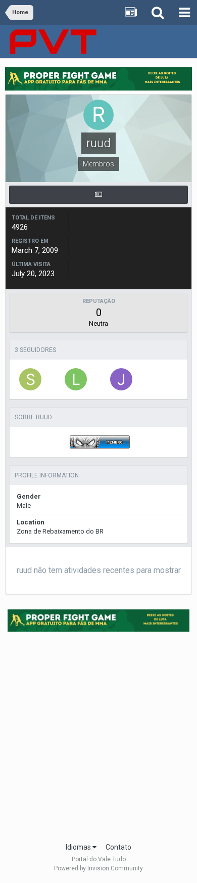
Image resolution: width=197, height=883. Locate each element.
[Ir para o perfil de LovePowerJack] (76, 379)
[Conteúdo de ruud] (98, 195)
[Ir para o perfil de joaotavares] (121, 379)
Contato (118, 847)
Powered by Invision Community (98, 868)
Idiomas (79, 847)
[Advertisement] (98, 733)
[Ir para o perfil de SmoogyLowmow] (30, 379)
